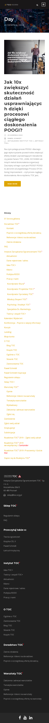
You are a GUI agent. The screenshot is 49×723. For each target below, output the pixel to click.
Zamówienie (9, 418)
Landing (7, 332)
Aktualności (12, 256)
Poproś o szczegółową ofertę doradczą (24, 233)
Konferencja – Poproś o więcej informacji (22, 323)
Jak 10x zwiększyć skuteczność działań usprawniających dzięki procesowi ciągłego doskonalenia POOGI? (23, 106)
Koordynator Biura (16, 283)
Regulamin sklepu (12, 377)
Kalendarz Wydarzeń (13, 318)
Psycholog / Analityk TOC (18, 304)
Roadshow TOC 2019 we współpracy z (16, 444)
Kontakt (10, 228)
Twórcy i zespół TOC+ (16, 313)
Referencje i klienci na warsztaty (21, 396)
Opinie (9, 391)
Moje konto (9, 336)
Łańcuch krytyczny (12, 550)
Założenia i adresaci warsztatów (21, 409)
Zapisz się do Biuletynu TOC (17, 458)
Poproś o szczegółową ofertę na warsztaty (23, 698)
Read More (12, 184)
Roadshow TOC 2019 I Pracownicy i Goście (23, 451)
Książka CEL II (10, 541)
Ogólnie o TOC (13, 354)
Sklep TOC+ (9, 382)
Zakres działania (14, 242)
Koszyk (7, 327)
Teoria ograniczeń (12, 536)
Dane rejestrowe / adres (17, 260)
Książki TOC (12, 350)
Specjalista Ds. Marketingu (19, 309)
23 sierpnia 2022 (15, 135)
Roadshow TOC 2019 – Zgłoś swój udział (22, 437)
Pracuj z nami (12, 279)
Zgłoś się (11, 414)
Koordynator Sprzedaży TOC (20, 294)
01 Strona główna (12, 218)
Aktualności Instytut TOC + (21, 141)
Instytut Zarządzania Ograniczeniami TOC (23, 251)
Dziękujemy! (9, 428)
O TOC (7, 341)
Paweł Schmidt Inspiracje (15, 373)
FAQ (6, 246)
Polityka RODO (13, 274)
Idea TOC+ (11, 265)
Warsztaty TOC (11, 387)
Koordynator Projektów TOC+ (21, 289)
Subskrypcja (9, 432)
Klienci (9, 269)
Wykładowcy (12, 405)
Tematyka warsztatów (16, 400)
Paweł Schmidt (15, 138)
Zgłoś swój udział (11, 423)
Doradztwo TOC (11, 224)
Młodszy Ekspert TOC (17, 299)
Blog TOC (11, 345)
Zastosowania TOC (15, 363)
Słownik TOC (12, 359)
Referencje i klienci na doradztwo (21, 237)
